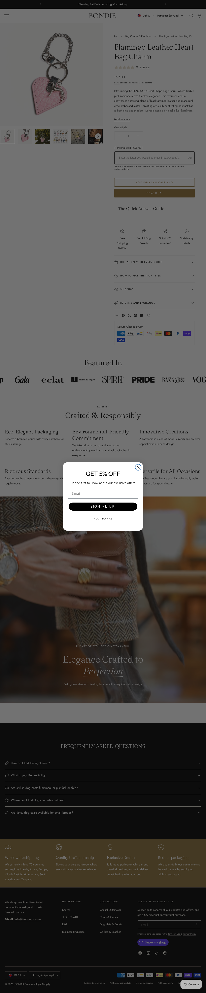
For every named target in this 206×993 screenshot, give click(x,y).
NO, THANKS (103, 518)
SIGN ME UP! (103, 506)
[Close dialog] (138, 467)
